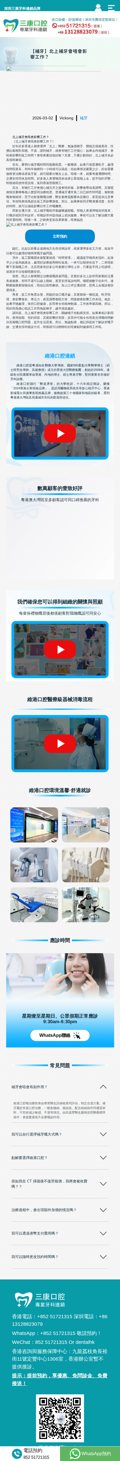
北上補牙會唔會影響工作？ (30, 137)
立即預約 (60, 236)
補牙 (84, 118)
